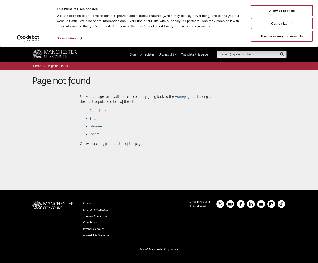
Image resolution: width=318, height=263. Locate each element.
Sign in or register (142, 54)
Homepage (183, 96)
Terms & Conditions (95, 216)
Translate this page (194, 54)
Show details (66, 38)
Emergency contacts (95, 210)
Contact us (89, 203)
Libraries (95, 126)
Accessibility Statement (97, 235)
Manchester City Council (60, 51)
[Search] (282, 54)
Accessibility (167, 54)
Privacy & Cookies (93, 229)
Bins (92, 118)
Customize (279, 23)
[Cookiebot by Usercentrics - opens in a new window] (28, 38)
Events (94, 134)
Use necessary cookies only (282, 36)
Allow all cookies (282, 11)
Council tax (97, 111)
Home (37, 66)
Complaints (90, 222)
